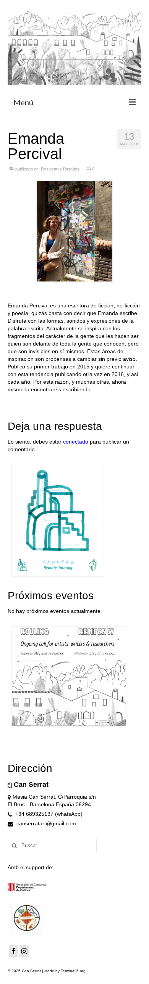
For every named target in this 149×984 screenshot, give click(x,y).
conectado (75, 442)
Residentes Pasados (60, 169)
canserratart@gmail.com (45, 823)
